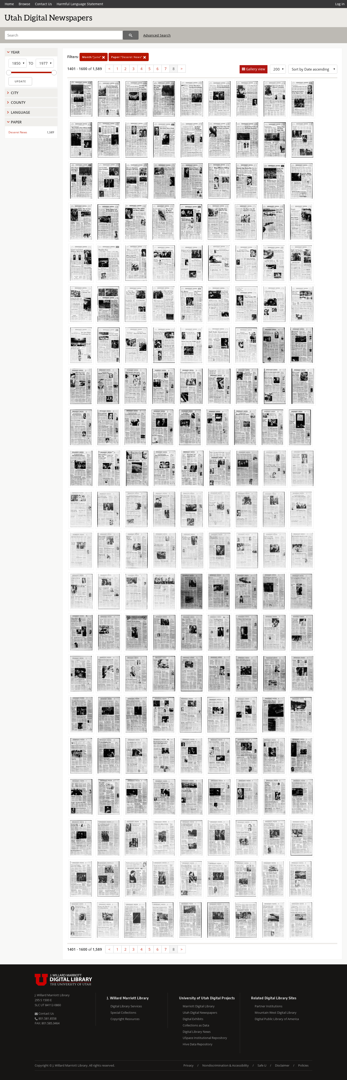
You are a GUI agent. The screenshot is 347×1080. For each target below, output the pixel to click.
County (18, 102)
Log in (340, 4)
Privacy (188, 1065)
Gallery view (255, 69)
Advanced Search (157, 35)
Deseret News (17, 132)
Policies (303, 1065)
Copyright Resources (125, 1019)
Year (15, 52)
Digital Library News (197, 1032)
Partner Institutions (268, 1006)
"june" (92, 57)
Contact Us (43, 4)
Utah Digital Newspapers (200, 1012)
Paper (16, 122)
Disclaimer (282, 1065)
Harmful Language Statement (80, 4)
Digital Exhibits (193, 1019)
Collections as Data (196, 1025)
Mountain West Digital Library (275, 1012)
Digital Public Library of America (277, 1019)
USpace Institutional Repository (205, 1038)
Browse (24, 4)
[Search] (131, 35)
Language (20, 112)
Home (9, 4)
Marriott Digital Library (199, 1006)
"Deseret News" (127, 57)
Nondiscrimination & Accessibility (225, 1065)
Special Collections (123, 1012)
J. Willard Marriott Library (52, 995)
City (14, 92)
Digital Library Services (126, 1006)
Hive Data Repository (197, 1044)
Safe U (262, 1065)
